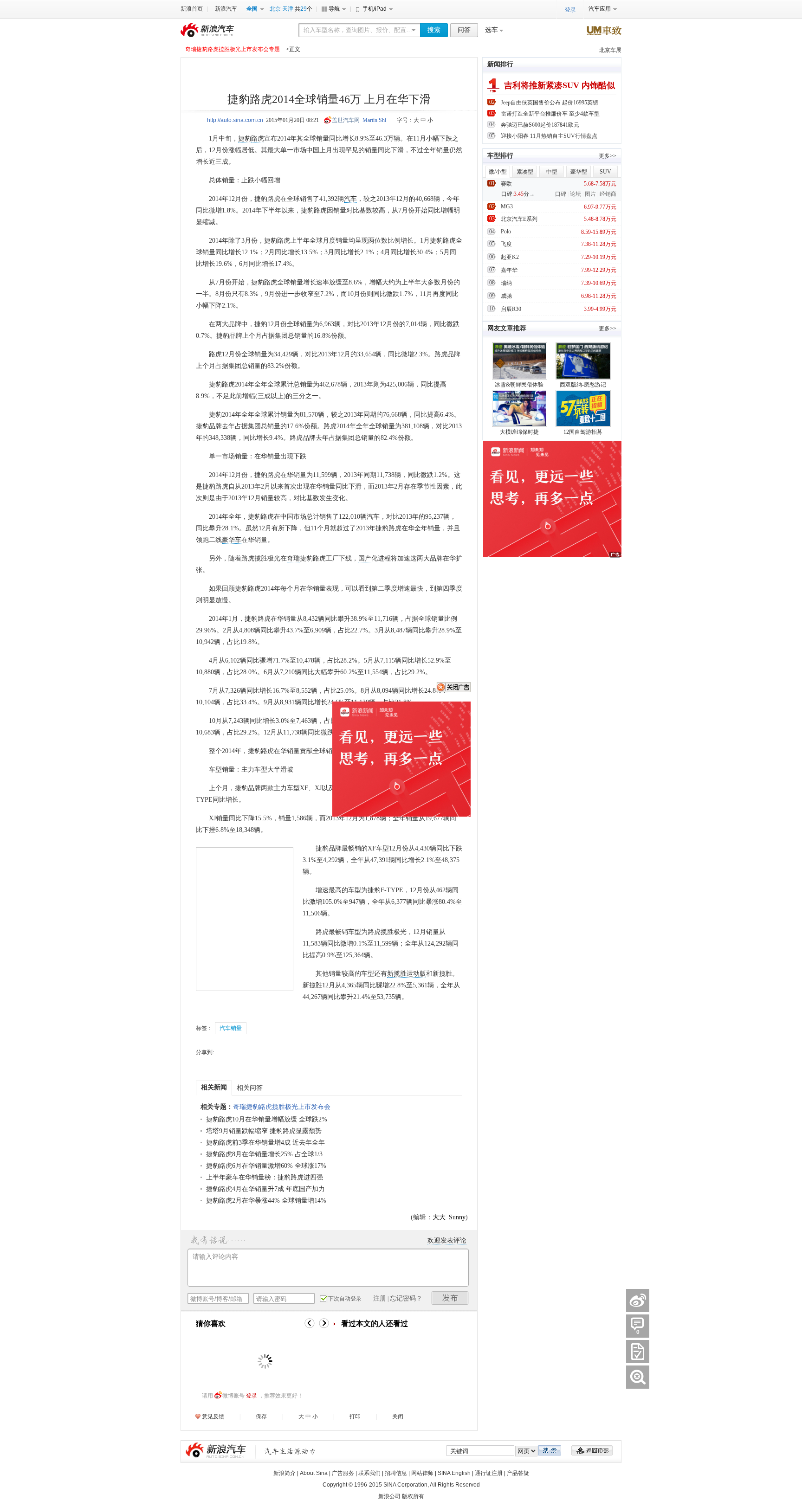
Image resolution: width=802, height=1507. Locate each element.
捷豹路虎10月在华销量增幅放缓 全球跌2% (266, 1119)
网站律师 (422, 1473)
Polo (506, 231)
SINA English (454, 1473)
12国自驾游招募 (582, 432)
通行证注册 (489, 1473)
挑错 (637, 1377)
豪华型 (578, 171)
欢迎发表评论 (446, 1240)
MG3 (507, 206)
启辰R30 (511, 309)
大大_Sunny (449, 1217)
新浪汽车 (226, 9)
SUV (605, 171)
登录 (251, 1395)
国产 (364, 558)
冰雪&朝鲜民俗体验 (519, 384)
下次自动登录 (345, 1298)
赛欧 (506, 183)
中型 (551, 171)
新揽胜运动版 (406, 973)
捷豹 (244, 138)
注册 (379, 1298)
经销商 (608, 194)
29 (303, 9)
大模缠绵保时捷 (519, 432)
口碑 (560, 194)
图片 (590, 194)
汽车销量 (231, 1028)
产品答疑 (518, 1473)
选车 (491, 29)
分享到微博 (637, 1300)
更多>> (607, 156)
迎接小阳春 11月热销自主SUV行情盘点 (549, 136)
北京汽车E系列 (519, 219)
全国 (252, 9)
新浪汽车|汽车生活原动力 (290, 1451)
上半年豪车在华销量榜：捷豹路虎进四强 (264, 1177)
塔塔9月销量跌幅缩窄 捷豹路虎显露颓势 (264, 1130)
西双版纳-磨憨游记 (583, 384)
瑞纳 (506, 283)
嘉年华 (509, 270)
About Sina (314, 1473)
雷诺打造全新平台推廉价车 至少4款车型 (550, 113)
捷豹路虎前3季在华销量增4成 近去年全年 (265, 1142)
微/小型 (498, 171)
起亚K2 (510, 257)
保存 (261, 1416)
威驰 (506, 296)
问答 (464, 29)
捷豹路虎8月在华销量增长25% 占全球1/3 (264, 1154)
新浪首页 (192, 9)
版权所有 (413, 1496)
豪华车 (231, 539)
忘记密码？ (406, 1298)
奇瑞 (293, 558)
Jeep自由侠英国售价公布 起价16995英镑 (549, 102)
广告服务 (343, 1473)
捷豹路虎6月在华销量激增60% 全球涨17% (266, 1165)
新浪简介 (284, 1473)
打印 (355, 1416)
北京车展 (610, 50)
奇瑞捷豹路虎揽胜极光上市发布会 (281, 1106)
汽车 (350, 198)
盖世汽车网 (346, 120)
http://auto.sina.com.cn (235, 120)
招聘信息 (396, 1473)
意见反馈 (213, 1416)
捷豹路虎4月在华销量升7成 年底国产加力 (265, 1188)
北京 (275, 9)
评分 (637, 1351)
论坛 (575, 194)
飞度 (506, 244)
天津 (287, 9)
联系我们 (369, 1473)
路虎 (257, 138)
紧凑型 (525, 171)
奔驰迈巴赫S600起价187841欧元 (540, 125)
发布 (450, 1298)
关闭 (397, 1416)
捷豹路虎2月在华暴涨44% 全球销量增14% (266, 1200)
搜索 (433, 29)
